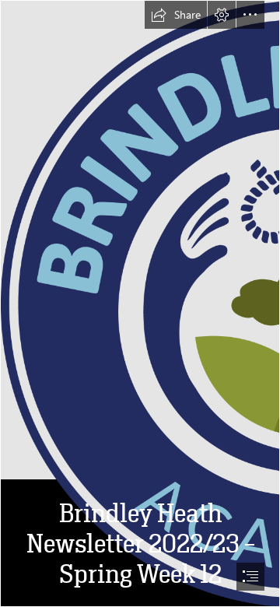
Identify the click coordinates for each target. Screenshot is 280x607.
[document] (140, 303)
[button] (176, 15)
